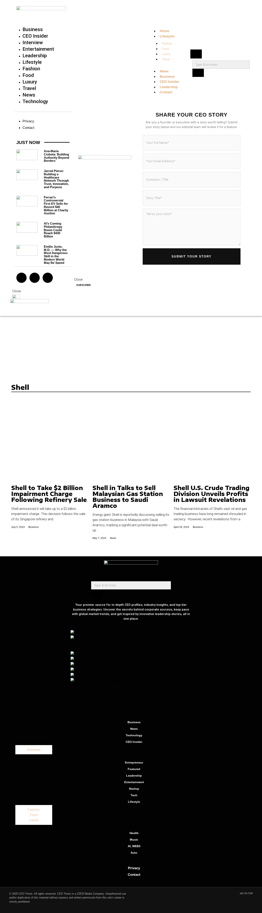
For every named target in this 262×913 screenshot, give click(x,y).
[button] (196, 53)
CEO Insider (134, 741)
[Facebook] (48, 278)
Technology (134, 735)
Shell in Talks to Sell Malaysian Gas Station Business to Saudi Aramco (128, 496)
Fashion (34, 809)
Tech (134, 795)
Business (33, 527)
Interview (34, 750)
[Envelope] (34, 278)
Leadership (134, 775)
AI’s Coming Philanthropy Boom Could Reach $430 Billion (53, 230)
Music (134, 839)
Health (134, 833)
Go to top (246, 893)
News (113, 538)
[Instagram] (21, 278)
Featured (134, 769)
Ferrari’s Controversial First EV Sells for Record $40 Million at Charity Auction (56, 205)
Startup (134, 788)
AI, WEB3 (134, 846)
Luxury (34, 820)
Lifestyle (134, 801)
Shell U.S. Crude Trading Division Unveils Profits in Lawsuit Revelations (212, 493)
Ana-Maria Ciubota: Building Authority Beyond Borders (56, 155)
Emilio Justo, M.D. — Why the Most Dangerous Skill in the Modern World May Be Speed (56, 254)
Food (34, 815)
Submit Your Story (191, 256)
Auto (134, 852)
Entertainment (134, 782)
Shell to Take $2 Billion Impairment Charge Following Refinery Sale (49, 493)
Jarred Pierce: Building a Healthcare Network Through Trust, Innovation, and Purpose (56, 179)
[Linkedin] (149, 708)
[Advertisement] (131, 346)
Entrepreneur (134, 762)
